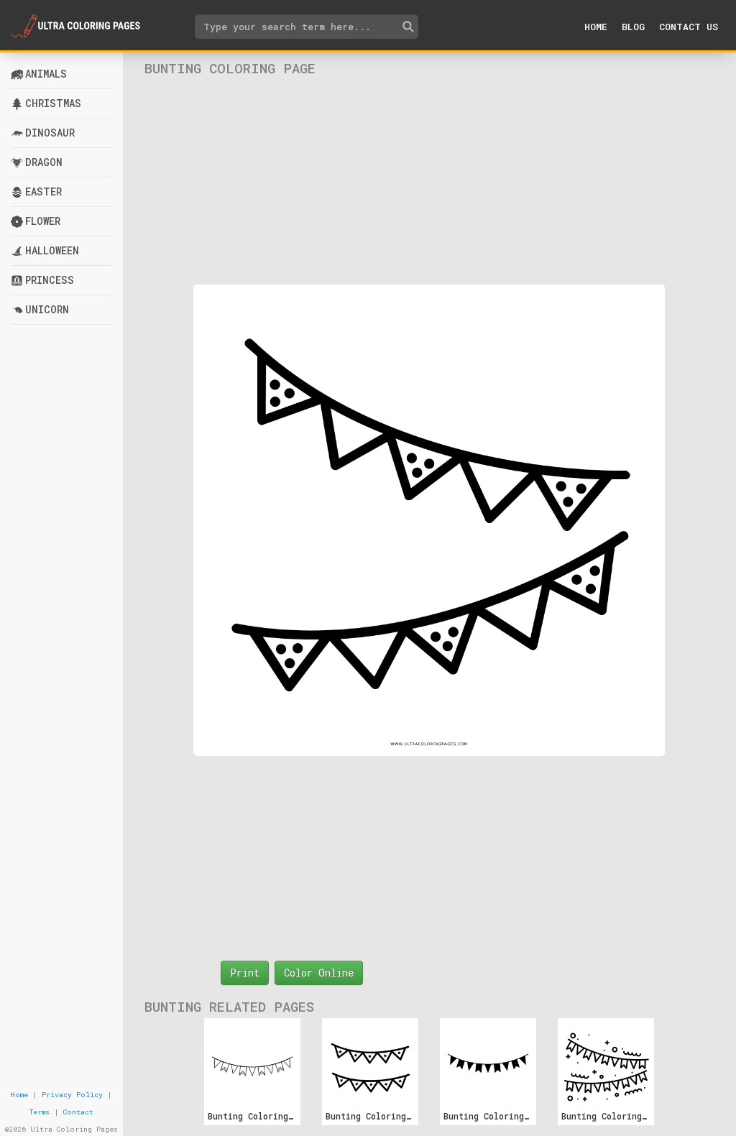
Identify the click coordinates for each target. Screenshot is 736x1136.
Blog (633, 26)
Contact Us (688, 26)
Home (595, 26)
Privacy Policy (72, 1094)
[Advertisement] (429, 180)
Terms (39, 1112)
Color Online (319, 972)
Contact (78, 1112)
